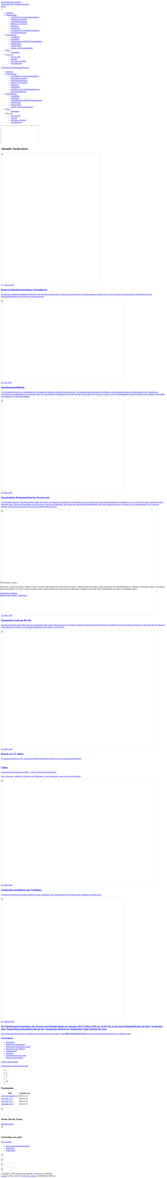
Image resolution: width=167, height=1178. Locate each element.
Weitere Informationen (8, 595)
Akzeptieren (4, 593)
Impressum (23, 595)
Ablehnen (13, 593)
